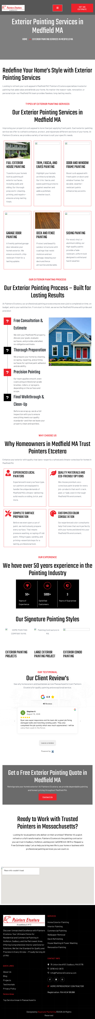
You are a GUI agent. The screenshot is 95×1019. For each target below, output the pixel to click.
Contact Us (48, 797)
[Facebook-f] (50, 979)
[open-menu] (57, 8)
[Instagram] (62, 979)
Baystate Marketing (47, 1011)
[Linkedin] (56, 979)
